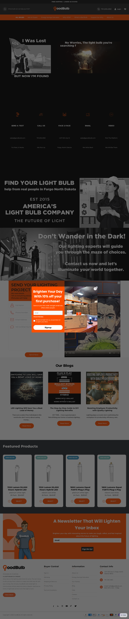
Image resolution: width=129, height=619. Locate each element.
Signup (48, 327)
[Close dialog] (95, 288)
